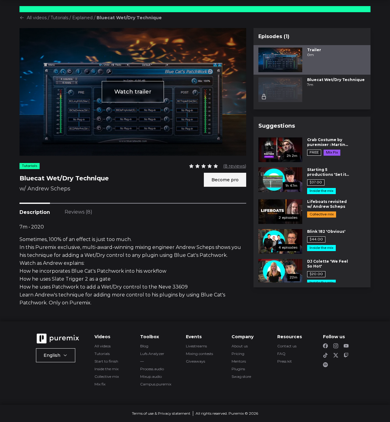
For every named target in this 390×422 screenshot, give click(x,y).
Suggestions (276, 125)
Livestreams (196, 346)
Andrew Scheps (48, 188)
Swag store (241, 376)
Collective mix (106, 376)
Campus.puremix (155, 384)
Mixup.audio (151, 376)
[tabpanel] (133, 265)
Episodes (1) (273, 36)
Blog (144, 346)
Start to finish (106, 361)
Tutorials (59, 17)
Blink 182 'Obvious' (326, 231)
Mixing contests (199, 353)
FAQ (281, 353)
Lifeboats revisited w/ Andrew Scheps (327, 204)
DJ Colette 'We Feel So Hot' (327, 263)
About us (240, 346)
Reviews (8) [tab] (78, 212)
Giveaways (195, 361)
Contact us (286, 346)
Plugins (238, 369)
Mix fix (99, 384)
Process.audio (152, 369)
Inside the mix (106, 369)
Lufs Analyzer (152, 353)
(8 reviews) (234, 166)
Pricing (238, 353)
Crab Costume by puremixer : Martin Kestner (326, 142)
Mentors (239, 361)
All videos (37, 17)
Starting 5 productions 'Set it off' (326, 172)
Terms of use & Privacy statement (161, 413)
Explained (82, 17)
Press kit (284, 361)
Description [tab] (35, 212)
